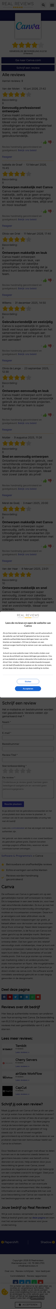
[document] (28, 654)
